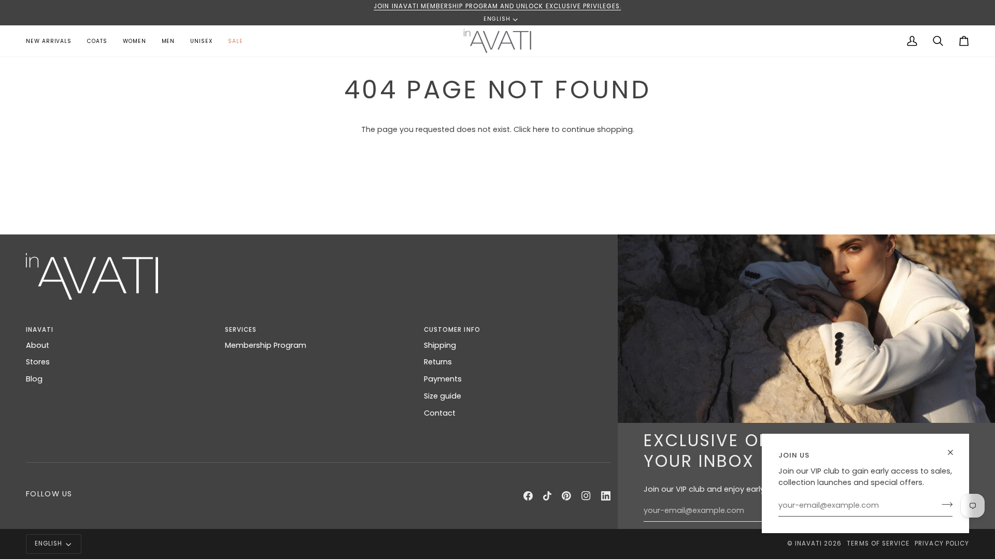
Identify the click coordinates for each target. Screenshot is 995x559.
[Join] (944, 504)
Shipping (440, 345)
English (497, 19)
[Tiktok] (547, 496)
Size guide (442, 396)
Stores (38, 362)
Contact (440, 413)
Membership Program (265, 345)
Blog (34, 379)
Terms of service (878, 543)
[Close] (955, 452)
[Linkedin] (605, 496)
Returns (438, 362)
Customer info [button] (452, 330)
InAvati (808, 543)
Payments (443, 379)
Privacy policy (942, 543)
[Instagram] (586, 496)
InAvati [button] (39, 330)
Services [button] (241, 330)
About (37, 345)
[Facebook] (528, 496)
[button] (134, 40)
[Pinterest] (566, 496)
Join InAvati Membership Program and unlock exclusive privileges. (497, 6)
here (541, 129)
